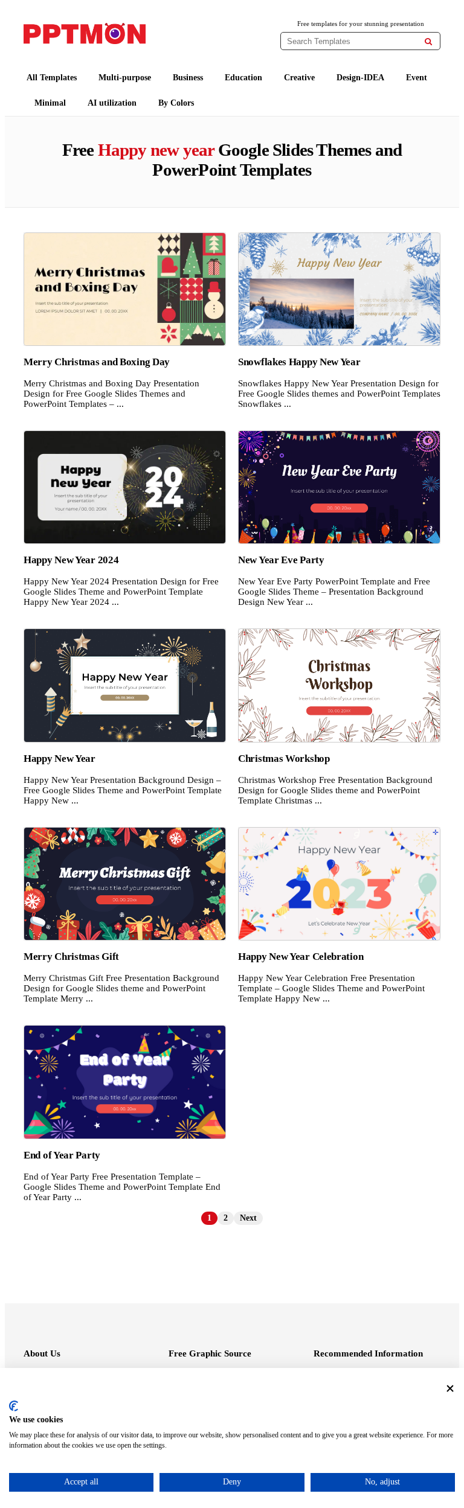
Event (416, 77)
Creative (299, 77)
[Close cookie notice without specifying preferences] (450, 1388)
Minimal (50, 102)
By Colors (176, 102)
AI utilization (112, 102)
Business (188, 77)
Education (243, 77)
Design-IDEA (360, 77)
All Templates (52, 77)
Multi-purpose (124, 77)
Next (248, 1217)
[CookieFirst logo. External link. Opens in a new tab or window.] (13, 1406)
